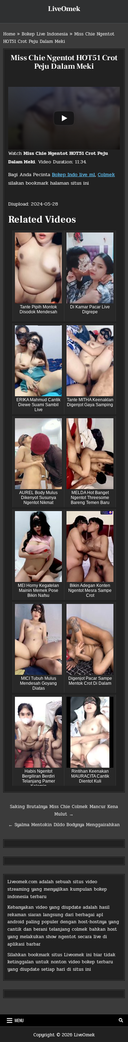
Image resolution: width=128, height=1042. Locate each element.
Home (9, 34)
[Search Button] (121, 1020)
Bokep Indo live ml (73, 174)
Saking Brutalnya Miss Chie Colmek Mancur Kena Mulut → (64, 810)
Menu (19, 1020)
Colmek (106, 174)
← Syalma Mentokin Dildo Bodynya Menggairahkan (64, 824)
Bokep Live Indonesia (45, 34)
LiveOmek (64, 8)
